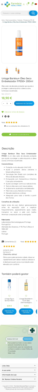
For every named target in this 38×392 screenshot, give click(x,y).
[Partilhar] (2, 116)
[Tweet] (5, 116)
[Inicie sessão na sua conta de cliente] (23, 4)
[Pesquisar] (33, 13)
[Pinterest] (8, 116)
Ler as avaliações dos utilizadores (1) (17, 126)
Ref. (3, 94)
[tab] (8, 148)
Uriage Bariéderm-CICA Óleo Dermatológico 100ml (26, 300)
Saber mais (11, 353)
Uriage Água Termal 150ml (9, 300)
